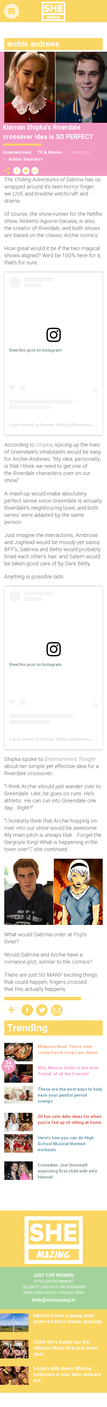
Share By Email (35, 171)
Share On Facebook (17, 171)
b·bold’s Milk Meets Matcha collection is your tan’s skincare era (67, 1374)
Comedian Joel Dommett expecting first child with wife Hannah (67, 1171)
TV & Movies (49, 152)
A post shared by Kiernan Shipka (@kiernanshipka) (55, 424)
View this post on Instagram (35, 350)
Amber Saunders (26, 159)
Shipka (44, 444)
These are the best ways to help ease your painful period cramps (70, 1095)
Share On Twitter (26, 171)
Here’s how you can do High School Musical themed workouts (66, 1143)
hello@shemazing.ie (53, 1300)
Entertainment (17, 152)
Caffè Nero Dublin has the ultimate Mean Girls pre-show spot (65, 1348)
